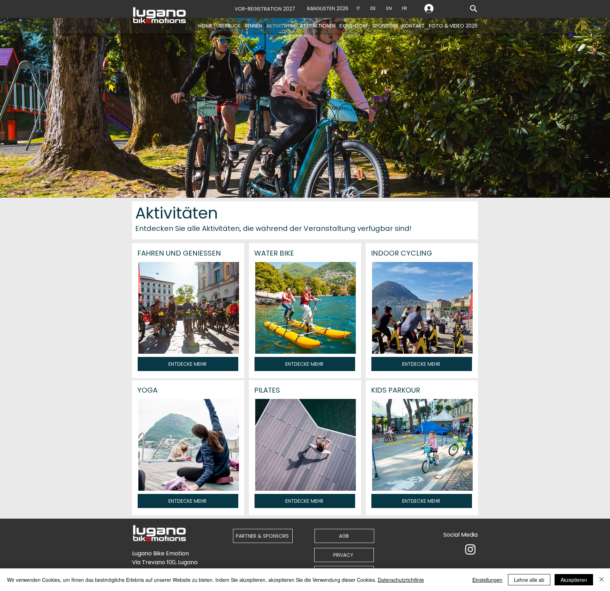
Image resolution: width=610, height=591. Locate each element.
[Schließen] (601, 579)
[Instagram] (470, 549)
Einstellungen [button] (487, 579)
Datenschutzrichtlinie (401, 579)
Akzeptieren (574, 579)
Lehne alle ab (529, 579)
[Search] (473, 8)
